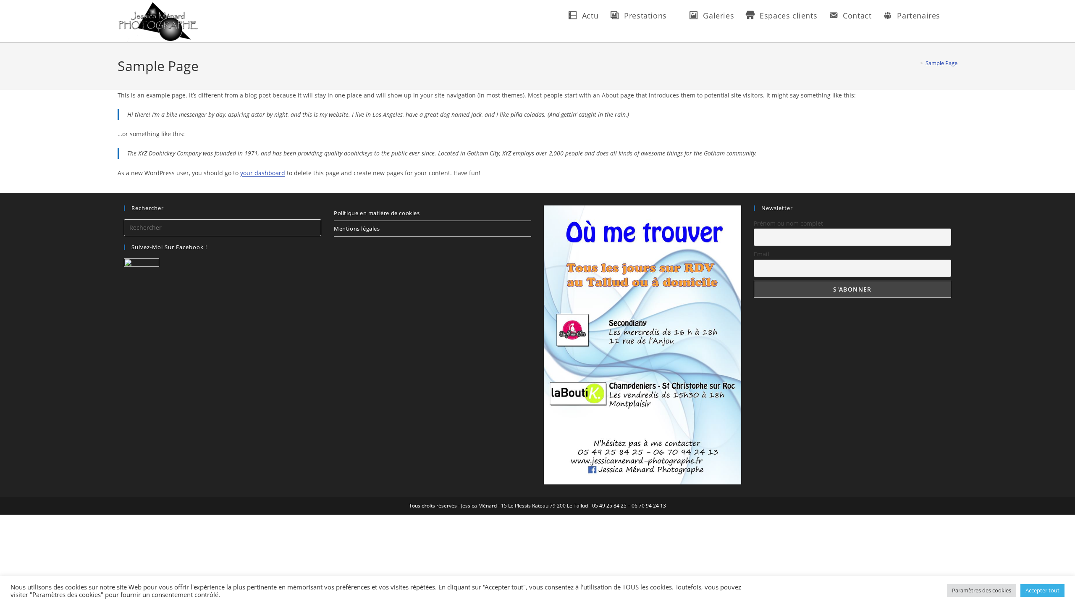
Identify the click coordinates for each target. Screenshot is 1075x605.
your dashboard (262, 173)
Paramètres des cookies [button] (981, 590)
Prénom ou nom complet (788, 223)
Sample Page (941, 63)
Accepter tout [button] (1042, 590)
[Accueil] (915, 63)
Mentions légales (357, 228)
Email (761, 254)
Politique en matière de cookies (377, 213)
